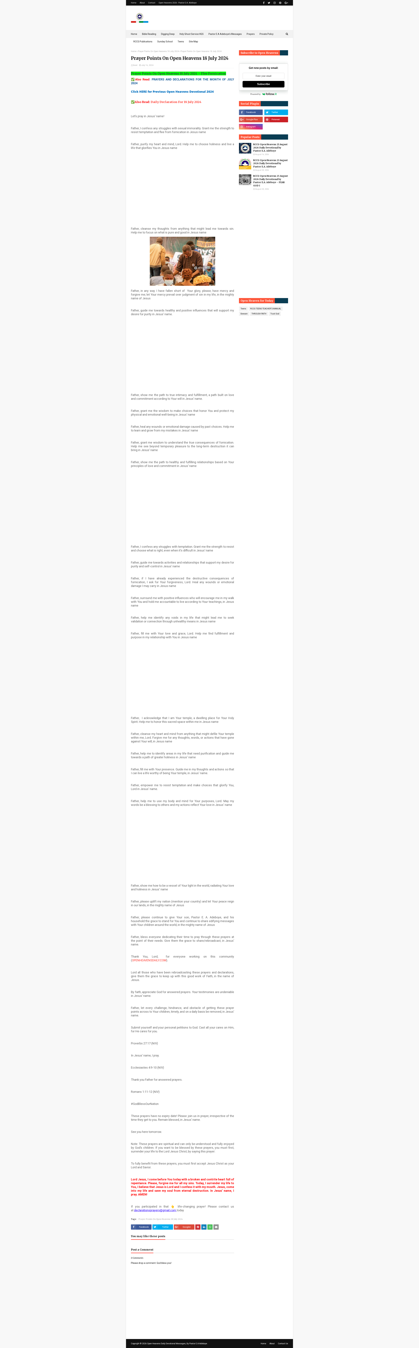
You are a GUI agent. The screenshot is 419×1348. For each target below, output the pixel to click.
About (142, 3)
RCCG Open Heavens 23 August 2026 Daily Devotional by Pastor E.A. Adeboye (270, 163)
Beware (244, 314)
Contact (151, 3)
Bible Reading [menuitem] (149, 34)
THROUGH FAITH (259, 314)
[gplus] (286, 3)
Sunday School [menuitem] (165, 41)
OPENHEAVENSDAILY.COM (149, 960)
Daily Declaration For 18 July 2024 (176, 102)
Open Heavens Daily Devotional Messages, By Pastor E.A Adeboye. (177, 1343)
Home (133, 3)
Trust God (274, 314)
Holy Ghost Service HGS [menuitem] (192, 34)
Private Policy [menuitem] (266, 34)
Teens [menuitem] (181, 41)
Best (135, 65)
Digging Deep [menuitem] (168, 34)
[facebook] (263, 3)
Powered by (255, 94)
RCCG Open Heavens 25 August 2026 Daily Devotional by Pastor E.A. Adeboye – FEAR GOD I (270, 181)
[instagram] (275, 3)
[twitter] (269, 3)
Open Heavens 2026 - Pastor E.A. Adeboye (178, 3)
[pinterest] (280, 3)
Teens (243, 309)
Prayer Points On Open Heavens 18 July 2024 (158, 51)
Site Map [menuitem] (193, 41)
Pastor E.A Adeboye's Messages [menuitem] (225, 34)
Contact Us (283, 1343)
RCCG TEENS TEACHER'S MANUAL (265, 309)
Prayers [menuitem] (251, 34)
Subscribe (263, 84)
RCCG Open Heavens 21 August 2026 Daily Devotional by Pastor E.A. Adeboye (270, 147)
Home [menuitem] (134, 34)
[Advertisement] (182, 185)
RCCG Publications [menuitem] (142, 41)
